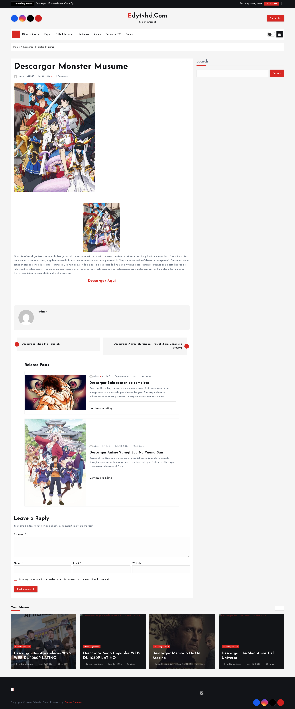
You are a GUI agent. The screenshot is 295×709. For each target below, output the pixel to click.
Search (202, 61)
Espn (47, 34)
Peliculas (84, 34)
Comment (20, 534)
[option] (43, 641)
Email (77, 563)
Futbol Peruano (64, 34)
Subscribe (275, 18)
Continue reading (101, 408)
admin (21, 76)
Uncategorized (22, 647)
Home (16, 47)
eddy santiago (26, 664)
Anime (97, 34)
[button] (277, 608)
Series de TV (113, 34)
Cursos (129, 34)
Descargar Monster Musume (38, 47)
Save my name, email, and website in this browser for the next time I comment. (64, 579)
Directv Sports (30, 34)
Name (18, 563)
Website (137, 563)
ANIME (30, 76)
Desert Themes (73, 702)
